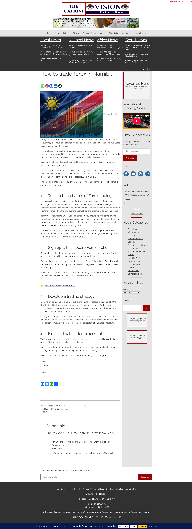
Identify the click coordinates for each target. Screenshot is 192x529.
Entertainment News (137, 245)
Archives (127, 289)
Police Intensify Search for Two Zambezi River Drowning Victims (53, 53)
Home (49, 33)
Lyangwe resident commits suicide (51, 59)
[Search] (146, 308)
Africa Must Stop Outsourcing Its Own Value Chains (109, 59)
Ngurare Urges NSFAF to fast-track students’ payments (81, 61)
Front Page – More (48, 409)
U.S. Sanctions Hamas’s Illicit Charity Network (136, 55)
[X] (60, 86)
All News (147, 69)
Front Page (133, 248)
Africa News (107, 40)
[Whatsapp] (43, 86)
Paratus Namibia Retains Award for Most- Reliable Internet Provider (81, 54)
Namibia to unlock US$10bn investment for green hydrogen (78, 355)
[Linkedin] (56, 86)
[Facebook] (51, 86)
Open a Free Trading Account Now (59, 286)
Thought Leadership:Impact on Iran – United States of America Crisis (138, 47)
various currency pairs (75, 219)
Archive (131, 235)
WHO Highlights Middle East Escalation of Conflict (136, 61)
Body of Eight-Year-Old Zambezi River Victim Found (51, 46)
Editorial (131, 242)
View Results (137, 214)
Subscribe (130, 158)
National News (81, 40)
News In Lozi (134, 261)
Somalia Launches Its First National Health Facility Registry (110, 46)
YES (128, 200)
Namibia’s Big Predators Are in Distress (81, 46)
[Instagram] (47, 86)
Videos (131, 267)
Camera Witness (135, 238)
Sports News (134, 264)
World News (136, 40)
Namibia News (62, 409)
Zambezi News (135, 274)
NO (128, 203)
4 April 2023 (57, 448)
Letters (131, 254)
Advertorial (133, 229)
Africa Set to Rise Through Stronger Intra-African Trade (108, 53)
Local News (50, 40)
